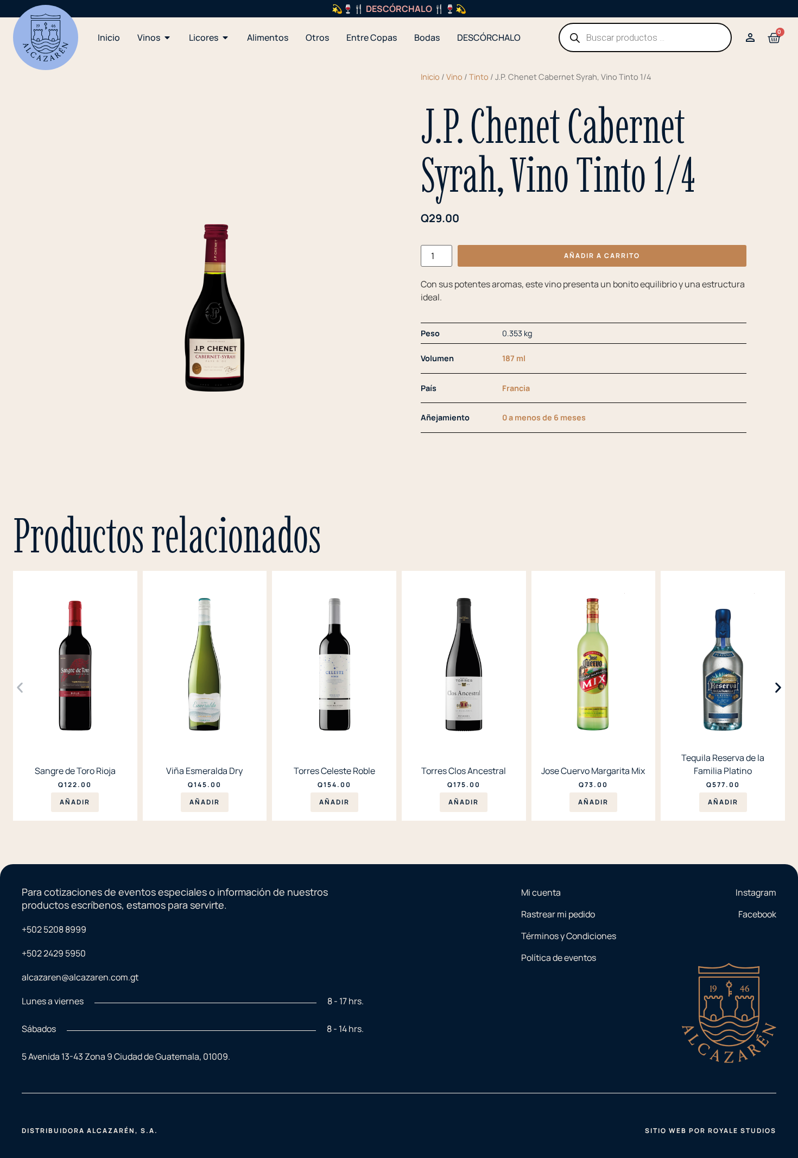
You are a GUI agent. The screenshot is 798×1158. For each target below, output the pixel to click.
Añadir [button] (75, 802)
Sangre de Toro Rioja (75, 771)
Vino (454, 76)
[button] (20, 688)
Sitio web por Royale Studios (710, 1130)
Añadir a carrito (602, 255)
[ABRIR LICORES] (225, 37)
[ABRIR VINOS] (167, 37)
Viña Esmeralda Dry (204, 771)
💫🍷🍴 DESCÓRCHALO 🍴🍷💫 (399, 9)
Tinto (479, 76)
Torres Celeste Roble (334, 771)
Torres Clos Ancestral (463, 771)
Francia (516, 388)
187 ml (513, 358)
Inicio (430, 76)
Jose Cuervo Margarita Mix (593, 771)
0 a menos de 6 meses (544, 417)
